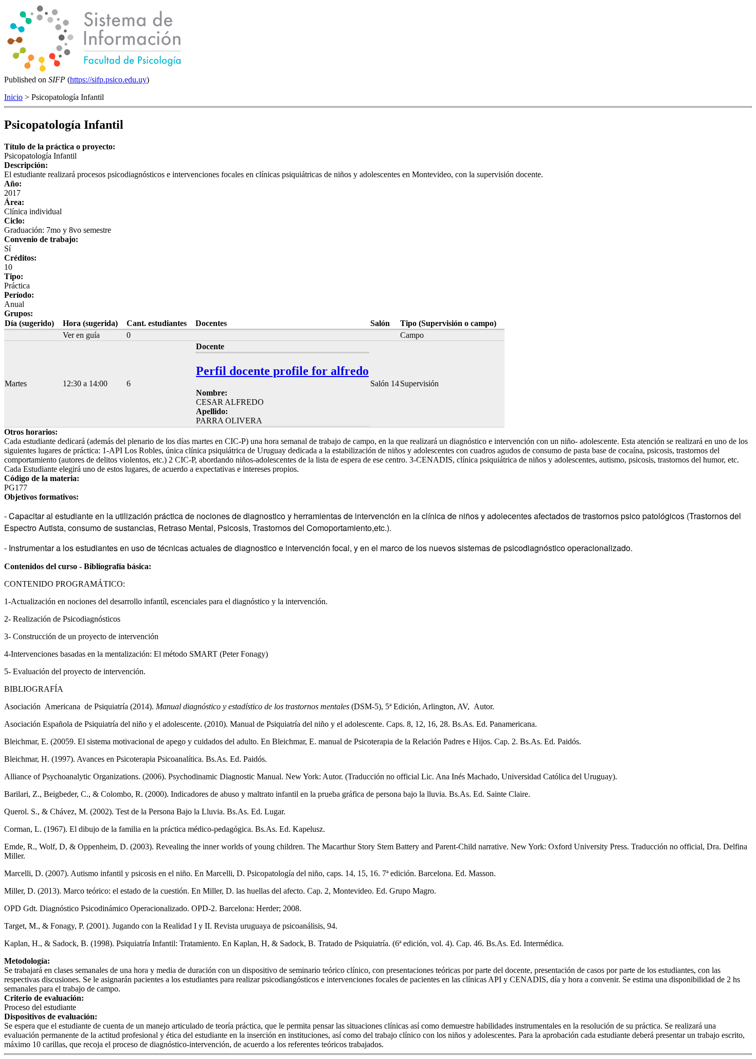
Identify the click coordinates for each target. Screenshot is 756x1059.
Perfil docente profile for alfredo (282, 371)
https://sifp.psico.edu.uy (108, 79)
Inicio (13, 97)
